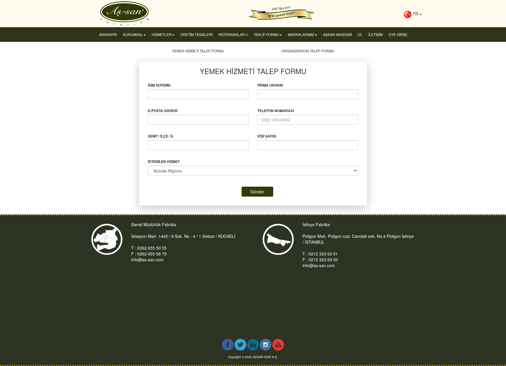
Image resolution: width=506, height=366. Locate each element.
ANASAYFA (108, 34)
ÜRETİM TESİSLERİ (196, 34)
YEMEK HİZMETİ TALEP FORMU (198, 50)
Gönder (257, 192)
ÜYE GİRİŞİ (398, 34)
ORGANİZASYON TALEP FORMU (307, 50)
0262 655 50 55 (152, 248)
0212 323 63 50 (323, 259)
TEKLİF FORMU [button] (266, 34)
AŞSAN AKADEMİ (337, 34)
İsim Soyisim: (159, 85)
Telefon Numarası (275, 110)
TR (415, 14)
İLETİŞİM (375, 34)
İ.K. (360, 34)
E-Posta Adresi (162, 110)
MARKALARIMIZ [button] (301, 34)
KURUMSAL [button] (133, 34)
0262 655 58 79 (152, 254)
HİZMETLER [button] (162, 34)
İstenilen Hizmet (164, 161)
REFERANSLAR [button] (231, 34)
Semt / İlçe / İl (161, 136)
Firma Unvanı (270, 85)
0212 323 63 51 (323, 254)
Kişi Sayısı (266, 136)
